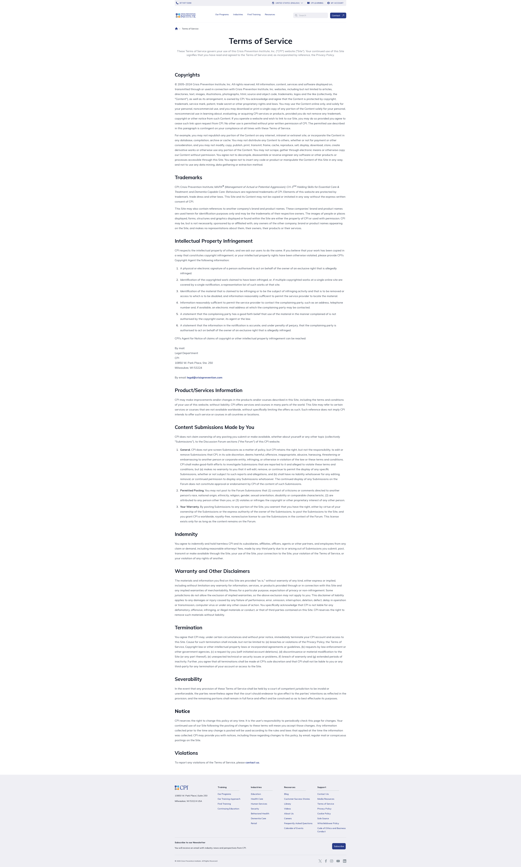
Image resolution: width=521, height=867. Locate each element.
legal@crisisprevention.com (204, 377)
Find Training (253, 14)
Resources (270, 14)
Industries (238, 14)
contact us (252, 762)
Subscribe (339, 846)
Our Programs (222, 14)
